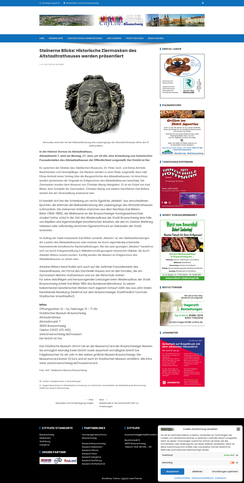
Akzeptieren (172, 471)
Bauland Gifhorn (90, 450)
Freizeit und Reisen (134, 38)
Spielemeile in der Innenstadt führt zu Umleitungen (119, 403)
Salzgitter (45, 444)
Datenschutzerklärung (203, 477)
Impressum (220, 477)
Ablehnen (197, 471)
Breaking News (56, 38)
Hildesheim (45, 437)
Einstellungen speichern (225, 471)
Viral (124, 478)
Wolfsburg (45, 441)
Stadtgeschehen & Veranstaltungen (84, 38)
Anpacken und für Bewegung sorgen (74, 401)
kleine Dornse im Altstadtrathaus (63, 385)
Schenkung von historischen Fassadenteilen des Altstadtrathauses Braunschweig (111, 385)
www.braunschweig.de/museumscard (72, 363)
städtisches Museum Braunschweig (54, 388)
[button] (238, 429)
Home (41, 38)
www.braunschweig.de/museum (60, 334)
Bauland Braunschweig (94, 443)
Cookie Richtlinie (182, 477)
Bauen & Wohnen (156, 38)
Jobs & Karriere (114, 38)
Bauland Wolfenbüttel (93, 463)
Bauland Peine (89, 453)
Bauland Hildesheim (92, 446)
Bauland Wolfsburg (92, 460)
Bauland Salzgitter (91, 457)
